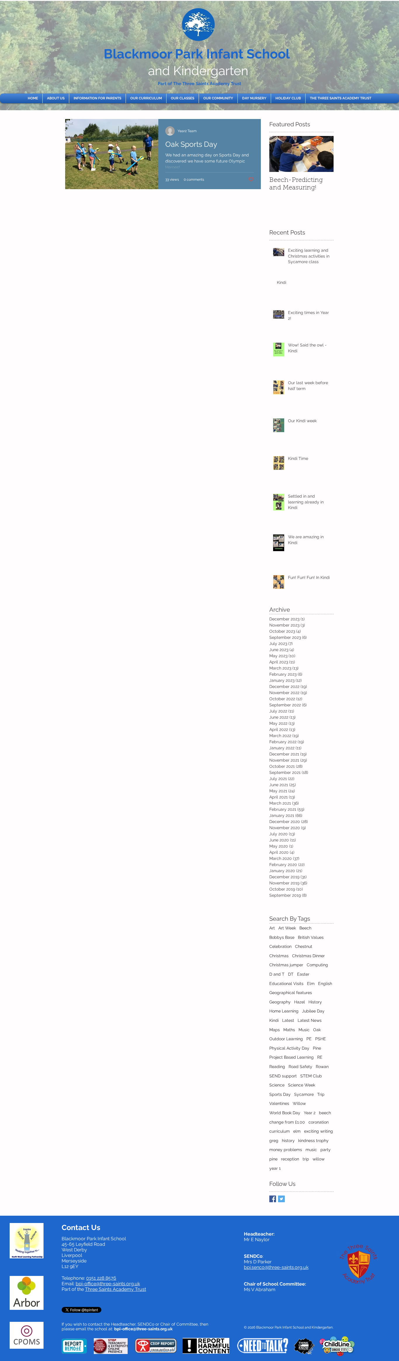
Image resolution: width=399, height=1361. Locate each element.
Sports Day (280, 1094)
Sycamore (304, 1094)
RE (319, 1057)
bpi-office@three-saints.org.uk (108, 1283)
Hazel (299, 1002)
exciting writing (318, 1131)
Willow (299, 1103)
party (325, 1149)
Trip (321, 1094)
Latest (288, 1020)
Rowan (322, 1066)
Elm (311, 983)
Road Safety (300, 1066)
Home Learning (284, 1011)
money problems (285, 1149)
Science (276, 1085)
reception (290, 1159)
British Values (311, 937)
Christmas (279, 955)
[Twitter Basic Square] (281, 1199)
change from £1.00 (287, 1122)
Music (304, 1029)
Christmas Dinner (308, 955)
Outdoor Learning (286, 1038)
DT (291, 974)
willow (319, 1159)
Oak (317, 1029)
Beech (305, 928)
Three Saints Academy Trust (115, 1289)
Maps (274, 1029)
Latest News (310, 1020)
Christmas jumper (286, 964)
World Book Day (284, 1112)
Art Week (287, 928)
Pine (317, 1048)
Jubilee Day (313, 1011)
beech (325, 1112)
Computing (317, 964)
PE (309, 1038)
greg (273, 1140)
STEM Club (311, 1076)
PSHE (320, 1038)
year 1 (275, 1168)
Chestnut (303, 946)
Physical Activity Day (289, 1048)
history (288, 1140)
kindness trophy (313, 1140)
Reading (277, 1066)
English (325, 983)
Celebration (280, 946)
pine (273, 1159)
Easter (303, 974)
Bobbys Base (281, 937)
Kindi (274, 1020)
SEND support (283, 1076)
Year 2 (309, 1112)
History (315, 1002)
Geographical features (290, 992)
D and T (276, 974)
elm (297, 1131)
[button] (55, 98)
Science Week (301, 1085)
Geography (280, 1002)
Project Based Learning (291, 1057)
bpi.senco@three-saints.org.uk (276, 1267)
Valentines (279, 1103)
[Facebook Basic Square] (272, 1199)
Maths (289, 1029)
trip (306, 1159)
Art (272, 928)
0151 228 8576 (101, 1278)
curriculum (279, 1131)
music (311, 1149)
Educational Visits (286, 983)
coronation (318, 1122)
